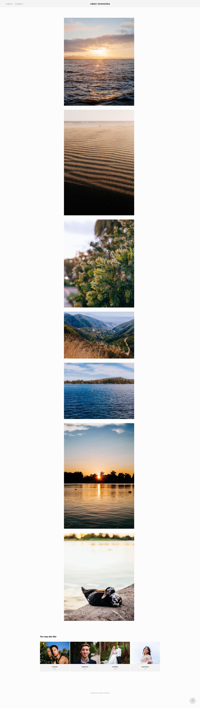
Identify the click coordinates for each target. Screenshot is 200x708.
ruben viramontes (100, 3)
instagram (19, 4)
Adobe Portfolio (104, 693)
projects (9, 4)
